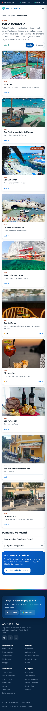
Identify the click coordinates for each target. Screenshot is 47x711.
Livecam (5, 686)
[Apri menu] (42, 8)
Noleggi (5, 663)
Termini (16, 706)
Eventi (27, 663)
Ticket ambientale (8, 693)
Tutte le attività (7, 649)
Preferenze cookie (26, 706)
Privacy (4, 706)
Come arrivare (7, 672)
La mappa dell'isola (32, 656)
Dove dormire (7, 656)
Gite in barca (6, 659)
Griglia (29, 45)
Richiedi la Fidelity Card (16, 570)
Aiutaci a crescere (31, 683)
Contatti (28, 690)
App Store (13, 612)
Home (4, 16)
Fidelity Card (40, 2)
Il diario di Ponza (31, 659)
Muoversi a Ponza (8, 676)
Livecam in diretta (9, 2)
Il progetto (29, 672)
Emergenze (6, 690)
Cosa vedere (29, 649)
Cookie (10, 706)
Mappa (40, 45)
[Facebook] (10, 637)
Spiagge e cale (30, 652)
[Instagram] (4, 637)
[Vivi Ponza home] (11, 8)
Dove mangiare (7, 652)
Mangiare (11, 16)
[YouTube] (16, 637)
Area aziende (30, 676)
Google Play (29, 612)
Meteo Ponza (6, 683)
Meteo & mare (26, 2)
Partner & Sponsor (31, 679)
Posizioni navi (7, 679)
